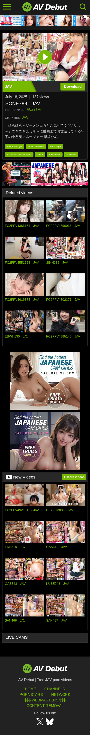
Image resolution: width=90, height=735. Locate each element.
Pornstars (31, 695)
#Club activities (36, 146)
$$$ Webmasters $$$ (45, 700)
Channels (54, 689)
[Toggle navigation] (7, 7)
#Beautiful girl (14, 146)
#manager (55, 146)
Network (60, 695)
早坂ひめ (34, 110)
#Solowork (54, 154)
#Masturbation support (19, 154)
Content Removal (45, 706)
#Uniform (71, 154)
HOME (30, 689)
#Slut (40, 154)
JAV (25, 117)
